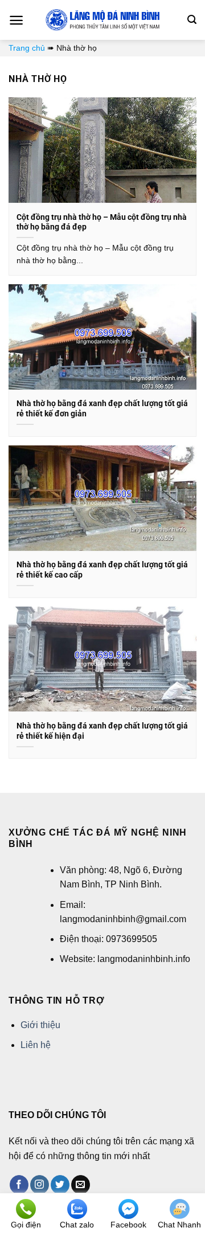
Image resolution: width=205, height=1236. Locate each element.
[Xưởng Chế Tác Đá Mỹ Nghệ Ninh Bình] (102, 20)
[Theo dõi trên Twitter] (60, 1184)
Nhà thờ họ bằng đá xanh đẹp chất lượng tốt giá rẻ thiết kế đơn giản (102, 408)
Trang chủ (27, 47)
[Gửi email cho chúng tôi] (80, 1184)
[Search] (191, 20)
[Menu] (16, 20)
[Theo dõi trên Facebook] (19, 1184)
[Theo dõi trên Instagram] (39, 1184)
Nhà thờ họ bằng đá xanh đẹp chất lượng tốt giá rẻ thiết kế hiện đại (102, 730)
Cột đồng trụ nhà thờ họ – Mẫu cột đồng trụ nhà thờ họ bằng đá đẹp (102, 222)
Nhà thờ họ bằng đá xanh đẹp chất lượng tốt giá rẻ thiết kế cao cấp (102, 569)
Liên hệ (35, 1045)
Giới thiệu (40, 1025)
